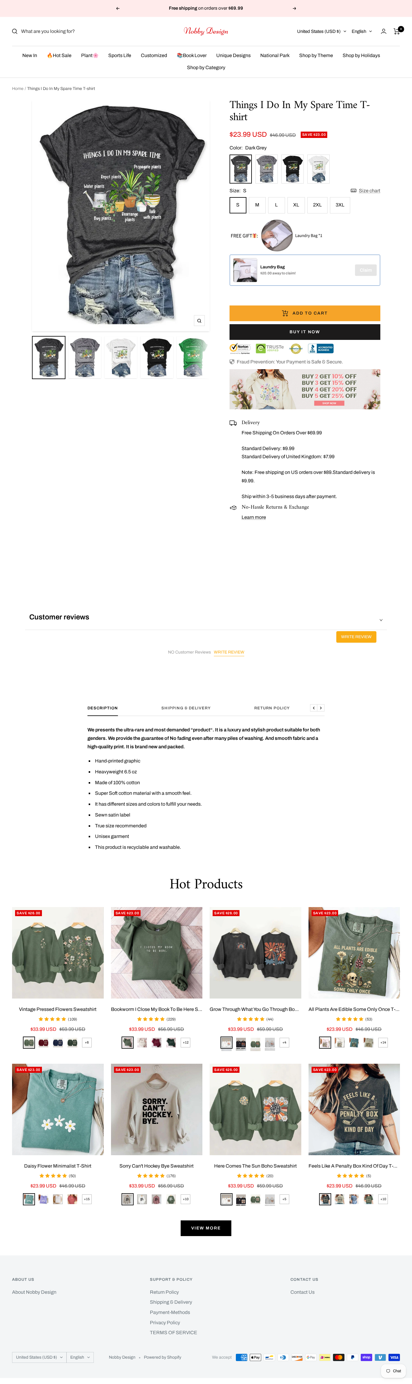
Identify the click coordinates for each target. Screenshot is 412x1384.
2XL (317, 204)
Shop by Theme (316, 55)
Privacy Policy (165, 1322)
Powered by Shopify (162, 1357)
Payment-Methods (170, 1312)
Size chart (369, 190)
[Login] (383, 31)
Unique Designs (233, 55)
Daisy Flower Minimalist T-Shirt (57, 1165)
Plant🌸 (90, 55)
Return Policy (272, 708)
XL (296, 204)
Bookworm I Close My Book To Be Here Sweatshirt (157, 1009)
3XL (340, 204)
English (359, 31)
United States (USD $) (319, 31)
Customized (154, 55)
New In (29, 55)
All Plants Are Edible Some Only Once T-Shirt (354, 1009)
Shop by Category (206, 67)
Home (18, 88)
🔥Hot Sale (59, 55)
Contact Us (302, 1292)
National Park (275, 55)
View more (206, 1228)
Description (102, 708)
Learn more (254, 517)
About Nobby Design (34, 1292)
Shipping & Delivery (186, 708)
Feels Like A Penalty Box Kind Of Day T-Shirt (354, 1165)
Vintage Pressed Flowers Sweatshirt (58, 1009)
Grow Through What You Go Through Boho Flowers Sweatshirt (255, 1009)
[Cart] (397, 31)
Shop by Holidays (361, 55)
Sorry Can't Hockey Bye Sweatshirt (156, 1165)
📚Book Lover (192, 55)
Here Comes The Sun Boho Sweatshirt (255, 1165)
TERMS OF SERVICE (173, 1332)
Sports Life (119, 55)
